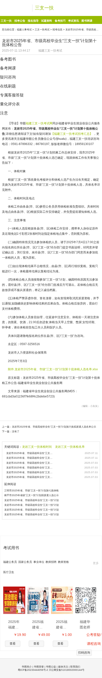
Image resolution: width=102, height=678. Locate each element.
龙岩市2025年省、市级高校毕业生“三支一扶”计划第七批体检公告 (30, 477)
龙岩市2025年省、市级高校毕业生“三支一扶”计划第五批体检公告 (30, 462)
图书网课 (86, 20)
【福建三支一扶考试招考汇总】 (72, 134)
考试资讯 (73, 20)
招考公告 (19, 20)
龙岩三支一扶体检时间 (37, 446)
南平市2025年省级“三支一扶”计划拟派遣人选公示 (31, 495)
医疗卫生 (8, 572)
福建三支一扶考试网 (39, 123)
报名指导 (33, 20)
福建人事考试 (24, 29)
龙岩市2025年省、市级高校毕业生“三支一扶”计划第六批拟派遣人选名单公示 (54, 426)
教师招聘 (51, 561)
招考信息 (57, 29)
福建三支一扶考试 (50, 50)
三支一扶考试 (42, 29)
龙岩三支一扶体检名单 (70, 446)
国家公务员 (25, 561)
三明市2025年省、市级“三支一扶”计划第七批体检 (31, 490)
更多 (96, 563)
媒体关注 (63, 666)
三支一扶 (44, 7)
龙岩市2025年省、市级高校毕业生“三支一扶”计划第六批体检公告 (30, 467)
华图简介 (27, 666)
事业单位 (38, 561)
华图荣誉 (39, 666)
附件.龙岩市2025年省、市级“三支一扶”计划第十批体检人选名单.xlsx (53, 369)
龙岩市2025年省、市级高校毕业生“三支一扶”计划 (31, 500)
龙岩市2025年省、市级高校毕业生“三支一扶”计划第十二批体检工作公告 (30, 457)
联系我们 (75, 666)
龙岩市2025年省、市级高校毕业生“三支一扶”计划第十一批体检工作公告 (30, 453)
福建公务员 (10, 561)
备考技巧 (60, 20)
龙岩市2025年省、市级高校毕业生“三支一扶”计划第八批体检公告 (30, 472)
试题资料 (46, 20)
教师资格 (63, 561)
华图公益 (51, 666)
